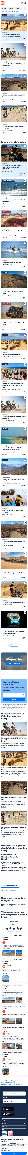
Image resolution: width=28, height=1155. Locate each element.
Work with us (5, 1127)
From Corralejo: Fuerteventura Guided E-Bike (14, 867)
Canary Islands (15, 1081)
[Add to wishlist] (25, 15)
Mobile (4, 1106)
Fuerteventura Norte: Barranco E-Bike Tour (13, 869)
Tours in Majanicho (6, 1084)
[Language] (22, 3)
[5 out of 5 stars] (14, 939)
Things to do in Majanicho (8, 1082)
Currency (5, 1097)
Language (5, 1090)
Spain (7, 1081)
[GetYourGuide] (3, 3)
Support (4, 1120)
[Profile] (25, 3)
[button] (14, 27)
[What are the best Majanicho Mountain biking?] (25, 857)
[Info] (19, 11)
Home (2, 1081)
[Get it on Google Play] (8, 1109)
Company (4, 1123)
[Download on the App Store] (8, 1114)
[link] (14, 27)
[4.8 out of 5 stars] (14, 928)
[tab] (10, 886)
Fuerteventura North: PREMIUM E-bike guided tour (12, 936)
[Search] (18, 3)
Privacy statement (18, 708)
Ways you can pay (7, 1130)
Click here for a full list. (7, 906)
